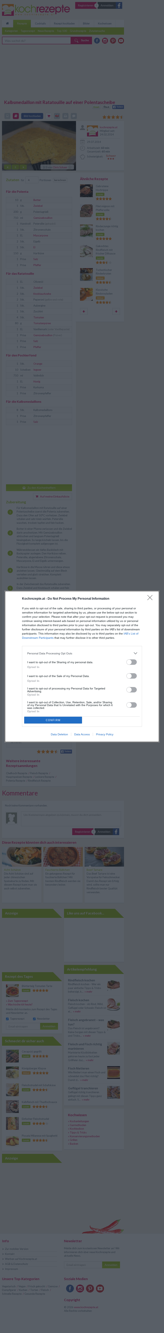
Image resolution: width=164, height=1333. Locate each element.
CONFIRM (53, 720)
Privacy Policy (104, 734)
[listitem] (82, 653)
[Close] (151, 599)
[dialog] (82, 666)
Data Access (82, 734)
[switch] (131, 662)
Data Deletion (59, 734)
